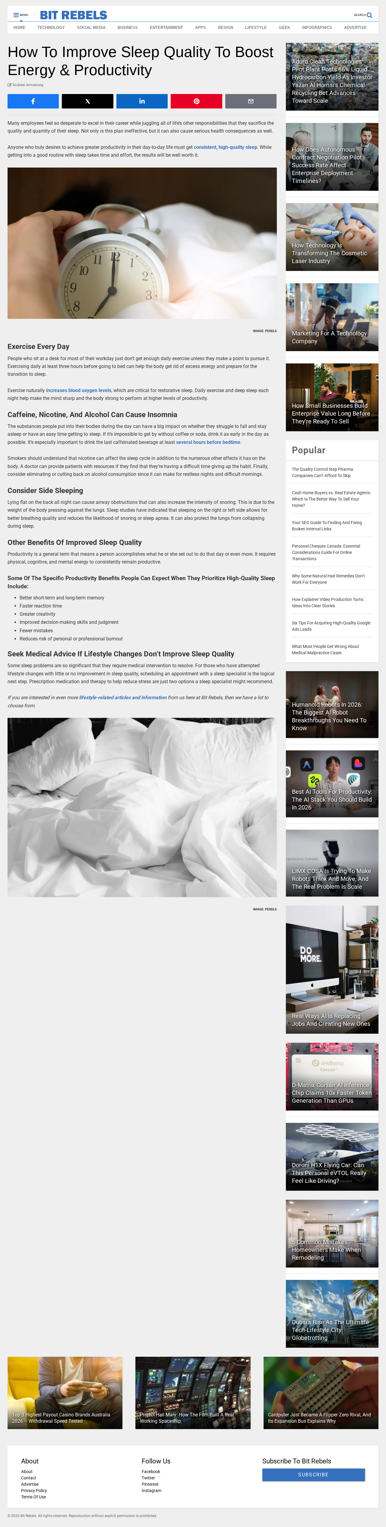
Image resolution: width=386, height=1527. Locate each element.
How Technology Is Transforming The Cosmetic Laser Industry (329, 253)
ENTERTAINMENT (166, 27)
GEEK (284, 27)
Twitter (148, 1477)
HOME (19, 27)
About (27, 1471)
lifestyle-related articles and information (122, 697)
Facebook (151, 1471)
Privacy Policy (34, 1490)
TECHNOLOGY (51, 27)
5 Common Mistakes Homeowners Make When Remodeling (326, 1249)
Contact (28, 1477)
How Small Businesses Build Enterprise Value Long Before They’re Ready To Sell (331, 413)
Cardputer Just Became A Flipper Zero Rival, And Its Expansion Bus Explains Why (319, 1418)
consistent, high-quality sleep (225, 147)
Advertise (30, 1484)
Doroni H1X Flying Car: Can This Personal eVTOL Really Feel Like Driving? (329, 1172)
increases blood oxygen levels (78, 390)
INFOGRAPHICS (317, 27)
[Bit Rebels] (70, 16)
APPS (200, 27)
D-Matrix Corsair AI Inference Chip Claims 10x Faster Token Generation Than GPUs (332, 1092)
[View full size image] (142, 243)
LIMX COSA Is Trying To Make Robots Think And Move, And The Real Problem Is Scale (331, 878)
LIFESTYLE (256, 27)
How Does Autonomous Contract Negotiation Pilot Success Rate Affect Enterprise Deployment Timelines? (327, 165)
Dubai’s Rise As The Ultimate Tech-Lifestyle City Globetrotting (330, 1329)
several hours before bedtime (208, 442)
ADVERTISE (355, 27)
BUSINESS (128, 27)
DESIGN (225, 27)
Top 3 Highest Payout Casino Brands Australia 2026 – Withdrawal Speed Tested (61, 1418)
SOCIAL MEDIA (91, 27)
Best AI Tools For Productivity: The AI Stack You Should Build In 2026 (332, 799)
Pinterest (150, 1484)
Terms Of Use (33, 1496)
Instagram (151, 1490)
